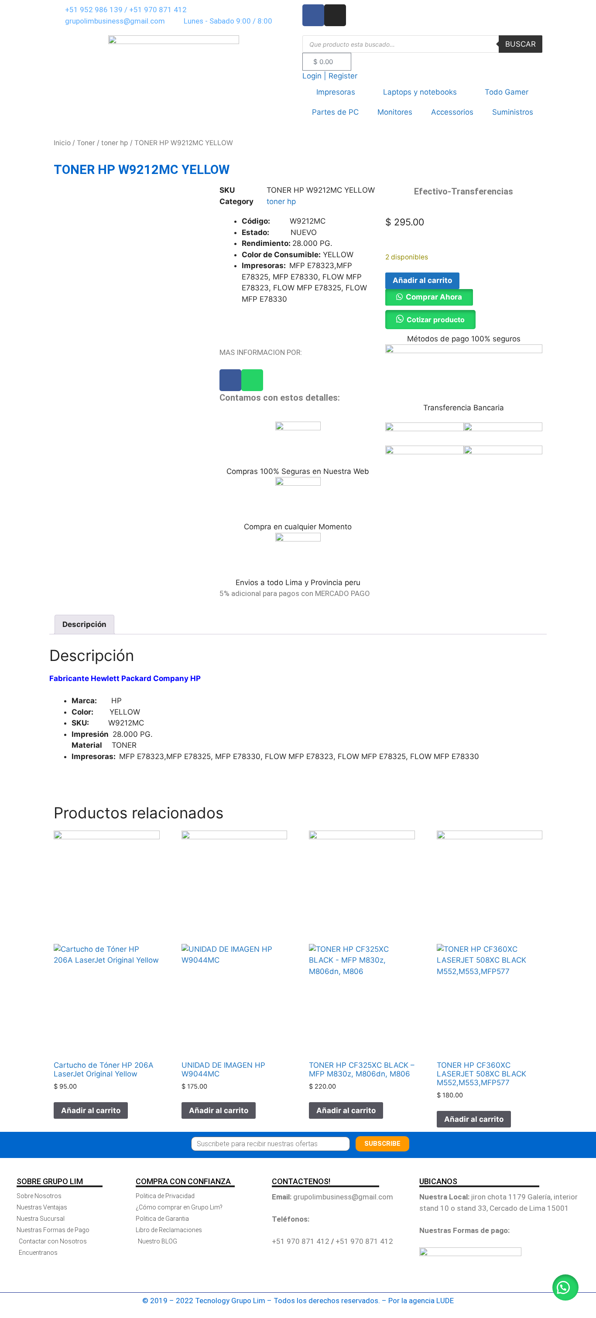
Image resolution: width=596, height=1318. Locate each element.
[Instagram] (335, 15)
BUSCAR (520, 44)
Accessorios (452, 112)
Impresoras (335, 92)
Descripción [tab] (84, 624)
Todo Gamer (506, 92)
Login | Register (329, 76)
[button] (429, 297)
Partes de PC (335, 112)
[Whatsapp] (252, 380)
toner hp (114, 143)
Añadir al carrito (422, 280)
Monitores (394, 112)
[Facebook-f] (313, 15)
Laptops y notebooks (420, 92)
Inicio (62, 143)
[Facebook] (230, 380)
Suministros (512, 112)
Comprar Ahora (434, 297)
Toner (86, 143)
